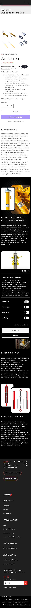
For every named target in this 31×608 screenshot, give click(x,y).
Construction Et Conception (11, 537)
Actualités (6, 505)
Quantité (4, 102)
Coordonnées (24, 599)
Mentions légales (6, 602)
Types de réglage (9, 533)
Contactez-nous (10, 478)
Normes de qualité (9, 529)
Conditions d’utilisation (23, 604)
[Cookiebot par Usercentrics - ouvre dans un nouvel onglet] (22, 271)
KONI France (9, 596)
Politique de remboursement (11, 599)
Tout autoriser (15, 330)
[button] (25, 3)
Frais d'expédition (5, 68)
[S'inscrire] (25, 583)
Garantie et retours (9, 564)
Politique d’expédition (9, 604)
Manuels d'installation (10, 548)
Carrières (6, 509)
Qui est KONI (7, 513)
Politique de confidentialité (20, 602)
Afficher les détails (20, 325)
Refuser (15, 335)
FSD (4, 525)
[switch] (26, 307)
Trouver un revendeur (12, 473)
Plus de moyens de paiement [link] (15, 121)
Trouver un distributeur (10, 560)
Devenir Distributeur (9, 587)
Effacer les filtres (11, 20)
